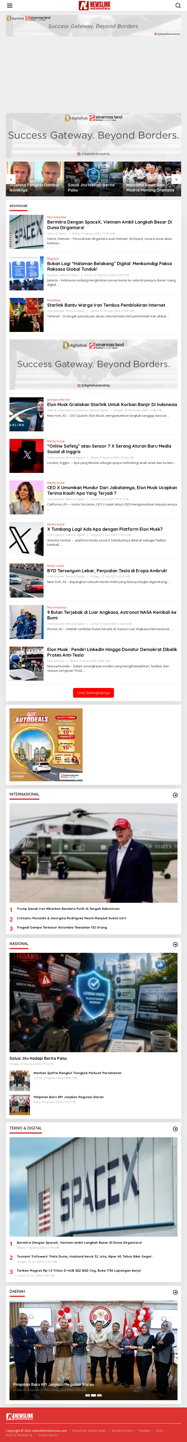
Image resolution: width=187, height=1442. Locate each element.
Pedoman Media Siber (89, 1431)
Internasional (55, 311)
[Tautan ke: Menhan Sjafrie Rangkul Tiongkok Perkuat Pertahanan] (19, 1080)
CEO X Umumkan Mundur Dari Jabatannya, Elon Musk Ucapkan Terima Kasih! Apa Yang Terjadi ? (112, 490)
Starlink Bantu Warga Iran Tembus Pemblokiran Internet (106, 305)
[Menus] (10, 5)
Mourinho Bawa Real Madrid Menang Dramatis (92, 187)
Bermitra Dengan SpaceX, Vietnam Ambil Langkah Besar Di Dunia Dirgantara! (79, 1242)
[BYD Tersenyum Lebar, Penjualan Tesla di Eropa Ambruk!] (169, 582)
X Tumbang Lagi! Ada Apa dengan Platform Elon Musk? (105, 529)
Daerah (52, 410)
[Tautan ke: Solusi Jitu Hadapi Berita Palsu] (93, 1002)
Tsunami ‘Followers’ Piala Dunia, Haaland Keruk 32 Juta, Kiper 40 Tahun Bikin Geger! (84, 1256)
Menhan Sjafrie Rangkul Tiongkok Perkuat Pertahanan (78, 1073)
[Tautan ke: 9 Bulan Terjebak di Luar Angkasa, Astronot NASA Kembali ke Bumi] (26, 621)
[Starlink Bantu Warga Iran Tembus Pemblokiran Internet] (168, 316)
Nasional (52, 275)
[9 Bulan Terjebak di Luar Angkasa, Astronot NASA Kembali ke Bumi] (171, 629)
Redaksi (144, 1431)
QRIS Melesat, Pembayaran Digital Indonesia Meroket (64, 1384)
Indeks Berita (48, 1435)
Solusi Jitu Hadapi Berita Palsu (32, 187)
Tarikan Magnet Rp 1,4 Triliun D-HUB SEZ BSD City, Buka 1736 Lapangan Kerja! (79, 1270)
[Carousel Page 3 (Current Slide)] (99, 1395)
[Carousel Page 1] (87, 1395)
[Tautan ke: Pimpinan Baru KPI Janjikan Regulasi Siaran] (19, 1104)
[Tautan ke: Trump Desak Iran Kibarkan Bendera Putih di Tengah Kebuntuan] (93, 853)
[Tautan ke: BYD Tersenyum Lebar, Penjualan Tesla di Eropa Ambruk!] (26, 580)
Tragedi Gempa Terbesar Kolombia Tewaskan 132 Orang (62, 927)
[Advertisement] (93, 77)
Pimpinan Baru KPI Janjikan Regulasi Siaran (69, 1097)
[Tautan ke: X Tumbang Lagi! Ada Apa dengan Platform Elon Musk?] (26, 538)
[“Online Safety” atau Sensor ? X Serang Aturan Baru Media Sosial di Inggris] (175, 463)
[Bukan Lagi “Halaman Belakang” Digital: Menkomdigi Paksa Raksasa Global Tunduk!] (58, 285)
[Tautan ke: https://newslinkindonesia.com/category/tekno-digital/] (175, 1129)
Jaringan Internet (58, 400)
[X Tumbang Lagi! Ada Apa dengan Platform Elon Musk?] (61, 545)
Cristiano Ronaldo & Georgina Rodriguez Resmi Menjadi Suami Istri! (71, 918)
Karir (160, 1431)
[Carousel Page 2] (93, 1395)
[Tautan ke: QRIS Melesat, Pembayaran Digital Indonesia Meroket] (93, 1350)
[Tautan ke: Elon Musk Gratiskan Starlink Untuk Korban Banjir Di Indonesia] (26, 414)
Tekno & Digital (56, 233)
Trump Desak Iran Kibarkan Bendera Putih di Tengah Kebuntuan (68, 909)
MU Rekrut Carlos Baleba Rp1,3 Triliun (150, 187)
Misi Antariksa (56, 217)
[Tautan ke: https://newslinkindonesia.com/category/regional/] (175, 1292)
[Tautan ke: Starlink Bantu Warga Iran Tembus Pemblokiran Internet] (26, 314)
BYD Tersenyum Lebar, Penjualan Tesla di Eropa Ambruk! (107, 570)
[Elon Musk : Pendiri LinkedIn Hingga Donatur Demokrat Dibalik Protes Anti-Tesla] (84, 671)
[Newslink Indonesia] (94, 5)
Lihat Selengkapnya (93, 692)
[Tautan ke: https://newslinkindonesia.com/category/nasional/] (175, 944)
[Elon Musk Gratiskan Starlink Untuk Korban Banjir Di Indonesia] (168, 416)
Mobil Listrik (55, 566)
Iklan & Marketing (19, 1435)
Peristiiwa (53, 300)
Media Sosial (56, 441)
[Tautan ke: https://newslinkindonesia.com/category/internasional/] (175, 795)
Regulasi (53, 259)
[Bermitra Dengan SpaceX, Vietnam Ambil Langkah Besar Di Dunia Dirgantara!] (60, 243)
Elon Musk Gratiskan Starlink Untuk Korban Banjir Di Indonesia (112, 404)
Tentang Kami (122, 1431)
